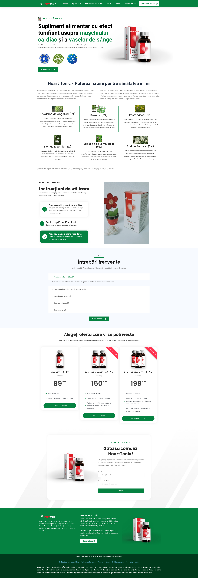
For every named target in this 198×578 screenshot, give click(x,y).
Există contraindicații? (63, 296)
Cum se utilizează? (61, 303)
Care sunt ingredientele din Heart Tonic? (70, 289)
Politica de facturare (88, 562)
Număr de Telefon (104, 480)
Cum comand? (60, 310)
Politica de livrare (104, 562)
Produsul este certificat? (64, 277)
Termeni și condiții (132, 562)
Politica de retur (118, 562)
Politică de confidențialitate (69, 562)
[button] (99, 276)
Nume (100, 471)
